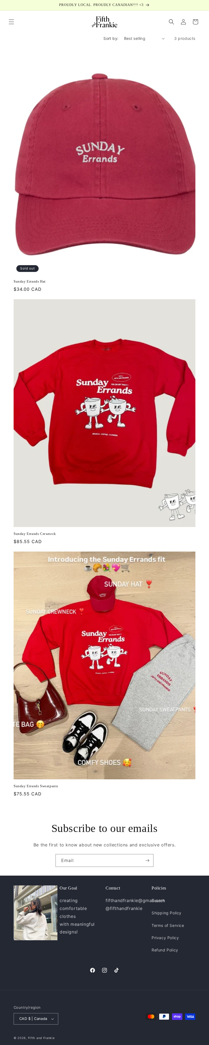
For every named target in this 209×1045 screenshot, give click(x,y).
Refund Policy (165, 950)
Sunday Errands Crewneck (35, 534)
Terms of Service (168, 925)
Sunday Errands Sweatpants (36, 786)
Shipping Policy (167, 913)
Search (158, 900)
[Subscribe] (147, 860)
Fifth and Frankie (41, 1038)
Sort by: (110, 38)
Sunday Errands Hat (30, 281)
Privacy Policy (165, 937)
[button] (11, 22)
